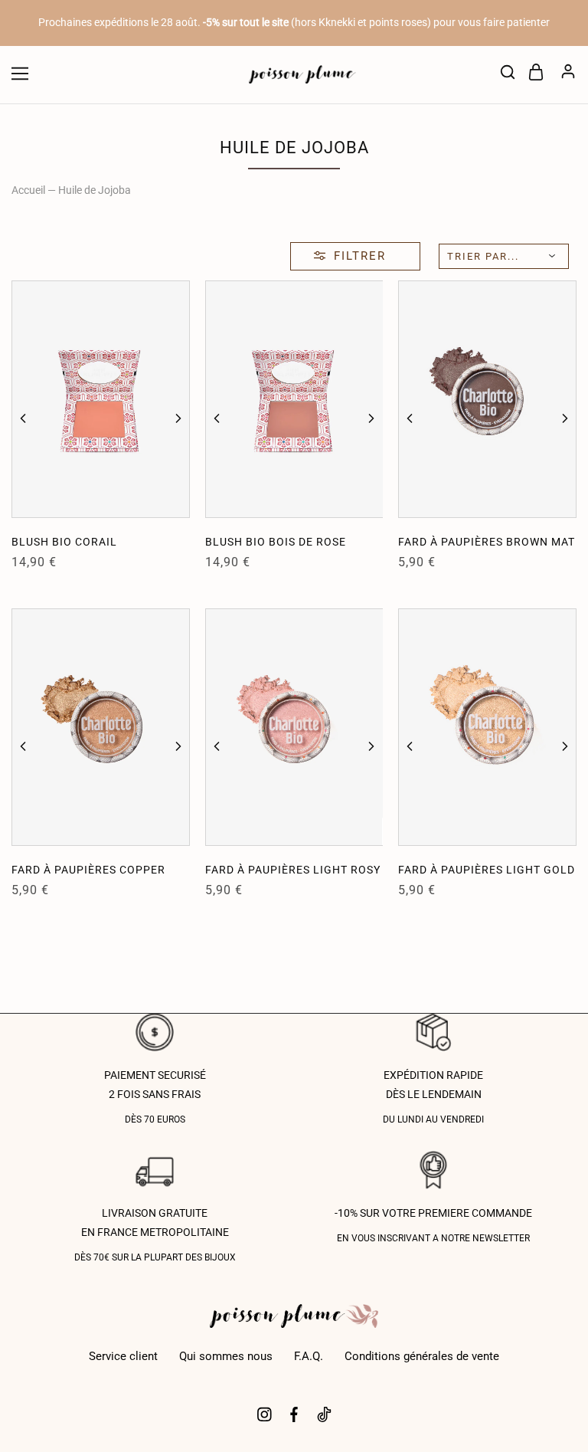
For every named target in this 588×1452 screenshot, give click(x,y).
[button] (22, 418)
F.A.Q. (308, 1356)
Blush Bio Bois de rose (275, 542)
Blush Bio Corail (64, 542)
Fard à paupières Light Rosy (293, 870)
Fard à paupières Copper (88, 870)
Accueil (28, 190)
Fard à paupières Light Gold (486, 870)
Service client (123, 1356)
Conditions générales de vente (422, 1356)
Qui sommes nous (226, 1356)
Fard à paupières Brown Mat (486, 542)
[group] (100, 399)
